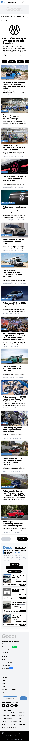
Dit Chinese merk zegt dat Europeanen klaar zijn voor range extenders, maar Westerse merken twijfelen (14, 336)
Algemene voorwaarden (10, 735)
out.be (13, 715)
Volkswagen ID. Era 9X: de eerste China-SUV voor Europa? (13, 241)
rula (12, 718)
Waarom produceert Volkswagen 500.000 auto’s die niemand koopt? (14, 117)
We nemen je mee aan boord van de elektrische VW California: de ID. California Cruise (14, 85)
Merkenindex (5, 652)
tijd (3, 712)
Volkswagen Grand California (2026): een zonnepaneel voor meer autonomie (12, 273)
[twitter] (16, 705)
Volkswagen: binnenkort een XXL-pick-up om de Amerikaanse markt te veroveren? (14, 210)
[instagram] (7, 705)
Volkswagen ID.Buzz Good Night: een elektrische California (13, 368)
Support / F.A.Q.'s (7, 692)
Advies (3, 659)
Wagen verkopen (6, 647)
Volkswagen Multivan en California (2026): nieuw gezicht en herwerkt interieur (13, 461)
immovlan (22, 712)
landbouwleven (6, 718)
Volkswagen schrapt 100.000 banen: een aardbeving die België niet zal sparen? (14, 399)
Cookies (6, 733)
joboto (4, 721)
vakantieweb (5, 715)
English (4, 680)
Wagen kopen (6, 644)
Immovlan (5, 671)
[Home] (2, 20)
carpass (13, 724)
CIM (17, 735)
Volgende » (22, 539)
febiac (3, 724)
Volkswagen (18, 21)
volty (12, 712)
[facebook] (3, 705)
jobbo (21, 718)
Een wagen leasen (7, 649)
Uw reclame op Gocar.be (9, 689)
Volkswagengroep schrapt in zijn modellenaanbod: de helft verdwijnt (14, 178)
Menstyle (22, 715)
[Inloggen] (23, 2)
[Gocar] (9, 2)
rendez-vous (6, 727)
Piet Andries (20, 156)
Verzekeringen (6, 665)
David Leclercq (17, 125)
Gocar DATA (5, 668)
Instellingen (14, 733)
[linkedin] (12, 705)
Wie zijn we (5, 686)
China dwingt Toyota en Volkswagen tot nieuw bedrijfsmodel (12, 429)
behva (21, 721)
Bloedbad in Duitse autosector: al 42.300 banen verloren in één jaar (14, 147)
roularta (13, 727)
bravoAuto (22, 724)
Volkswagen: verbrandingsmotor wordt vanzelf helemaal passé (13, 524)
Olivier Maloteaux (18, 95)
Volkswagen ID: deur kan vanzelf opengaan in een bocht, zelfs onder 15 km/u (14, 493)
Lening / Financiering (8, 662)
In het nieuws (9, 21)
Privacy (22, 733)
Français (4, 677)
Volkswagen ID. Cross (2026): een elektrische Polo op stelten (14, 305)
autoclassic (14, 721)
